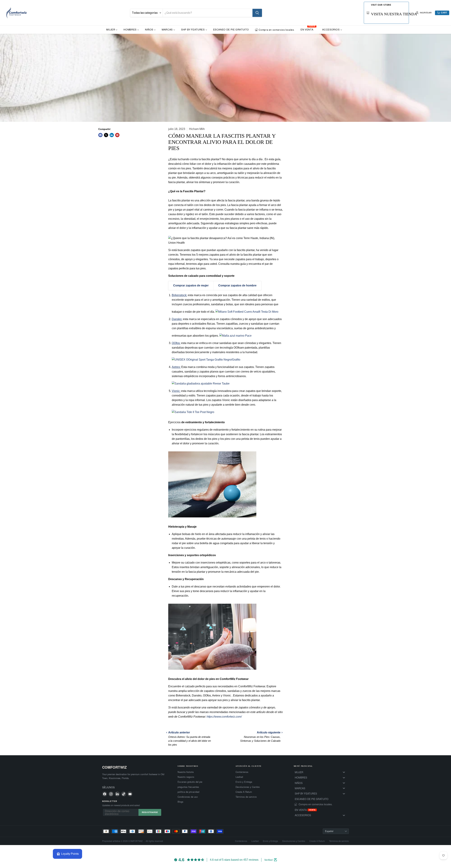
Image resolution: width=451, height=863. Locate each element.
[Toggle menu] (344, 772)
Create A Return (244, 791)
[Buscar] (257, 13)
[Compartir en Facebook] (100, 135)
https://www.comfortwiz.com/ (224, 716)
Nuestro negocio (186, 776)
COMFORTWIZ (114, 767)
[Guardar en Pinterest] (117, 135)
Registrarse (150, 812)
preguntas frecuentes (188, 787)
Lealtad (239, 776)
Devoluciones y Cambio (248, 787)
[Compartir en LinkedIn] (112, 135)
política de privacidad (188, 791)
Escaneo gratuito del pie (190, 781)
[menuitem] (112, 29)
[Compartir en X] (106, 135)
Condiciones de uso (188, 796)
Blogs (180, 801)
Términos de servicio (246, 796)
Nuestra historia (186, 772)
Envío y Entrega (244, 781)
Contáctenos (242, 772)
